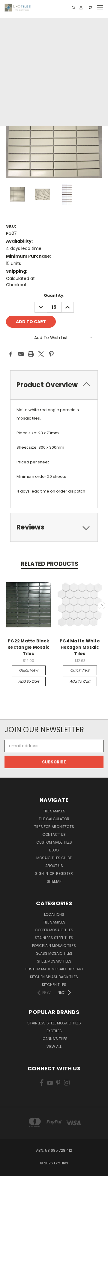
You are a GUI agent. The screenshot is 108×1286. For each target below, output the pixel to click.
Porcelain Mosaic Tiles (54, 945)
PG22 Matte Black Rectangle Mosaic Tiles (29, 647)
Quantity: (54, 295)
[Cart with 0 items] (90, 8)
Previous (7, 605)
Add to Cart (28, 681)
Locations (54, 914)
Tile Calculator (54, 818)
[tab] (54, 527)
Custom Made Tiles (54, 842)
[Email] (21, 354)
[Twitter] (41, 354)
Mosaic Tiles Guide (54, 857)
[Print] (31, 354)
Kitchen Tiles (54, 984)
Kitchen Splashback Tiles (54, 976)
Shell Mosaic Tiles (54, 961)
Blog (54, 850)
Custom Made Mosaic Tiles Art (54, 969)
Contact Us (54, 834)
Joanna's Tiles (54, 1038)
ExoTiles (54, 1030)
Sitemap (54, 881)
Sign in (42, 873)
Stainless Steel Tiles (54, 937)
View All (54, 1046)
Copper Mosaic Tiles (54, 930)
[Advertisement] (54, 72)
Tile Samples (54, 811)
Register (64, 873)
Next (101, 605)
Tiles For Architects (54, 826)
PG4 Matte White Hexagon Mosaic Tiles (80, 647)
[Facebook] (11, 354)
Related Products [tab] (49, 564)
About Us (54, 865)
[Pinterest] (51, 354)
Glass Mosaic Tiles (54, 953)
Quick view (28, 670)
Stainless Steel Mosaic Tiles (54, 1023)
